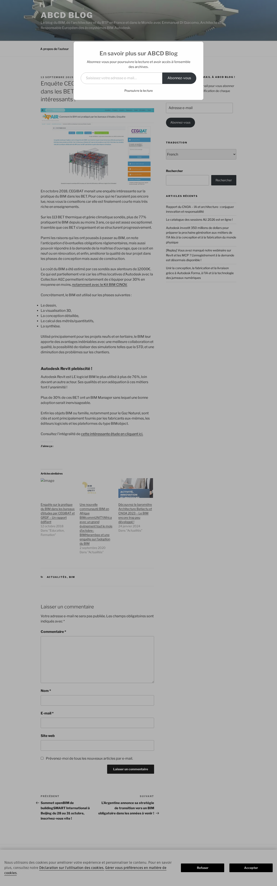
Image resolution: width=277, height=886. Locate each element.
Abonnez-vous (179, 78)
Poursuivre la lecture (138, 90)
